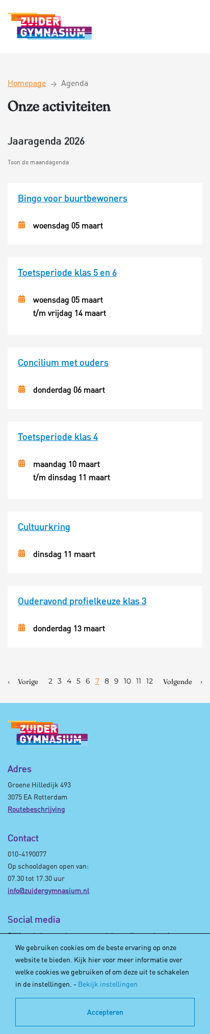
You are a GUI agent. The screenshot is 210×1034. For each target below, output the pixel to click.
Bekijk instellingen (108, 984)
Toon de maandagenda (38, 162)
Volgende (177, 681)
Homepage (27, 83)
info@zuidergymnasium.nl (48, 890)
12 (149, 681)
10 (127, 681)
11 (138, 681)
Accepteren (105, 1012)
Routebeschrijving (36, 809)
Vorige (28, 681)
